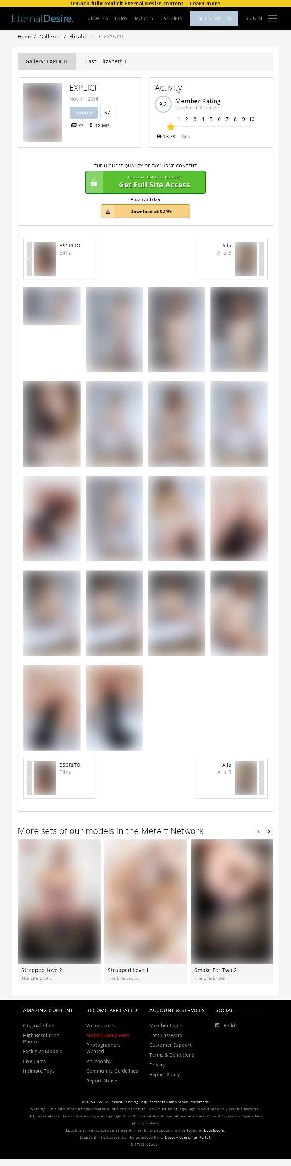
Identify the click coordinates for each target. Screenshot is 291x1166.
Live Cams (34, 1061)
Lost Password (166, 1035)
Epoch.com (214, 1130)
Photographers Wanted (103, 1048)
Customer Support (170, 1045)
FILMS (121, 18)
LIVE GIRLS (171, 18)
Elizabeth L (83, 36)
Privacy (157, 1065)
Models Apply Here (108, 1035)
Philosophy (99, 1061)
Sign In (254, 18)
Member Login (165, 1025)
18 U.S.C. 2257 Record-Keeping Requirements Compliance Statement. (145, 1102)
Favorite (83, 112)
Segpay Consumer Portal (187, 1137)
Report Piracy (164, 1074)
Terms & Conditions (171, 1055)
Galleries (50, 36)
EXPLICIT (85, 87)
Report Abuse (101, 1081)
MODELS (144, 18)
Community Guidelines (112, 1071)
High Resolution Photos (41, 1038)
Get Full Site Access (154, 182)
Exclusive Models (42, 1051)
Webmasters (100, 1025)
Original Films (38, 1025)
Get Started (214, 18)
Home (25, 36)
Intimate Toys (39, 1071)
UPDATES (98, 18)
